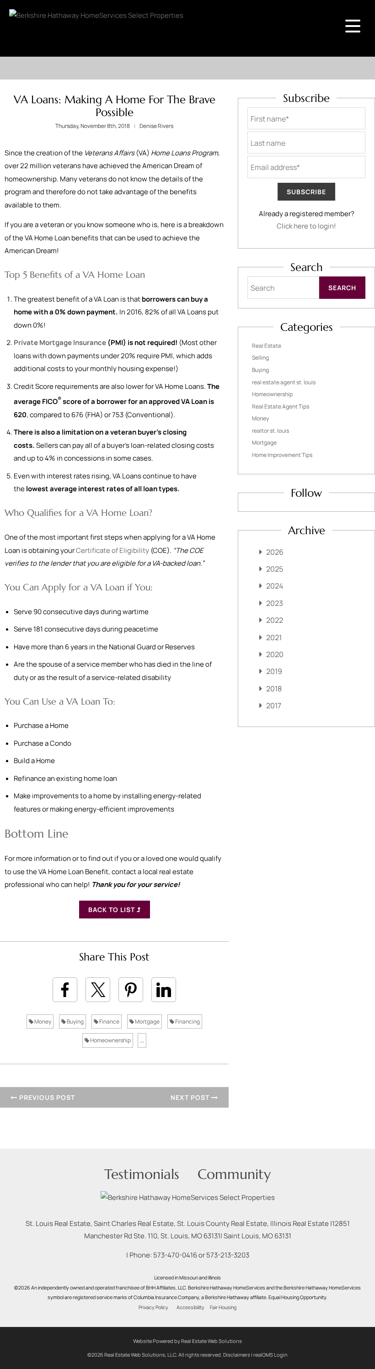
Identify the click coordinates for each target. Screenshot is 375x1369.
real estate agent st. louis (284, 382)
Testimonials (141, 1174)
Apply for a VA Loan (83, 587)
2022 (274, 620)
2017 (273, 705)
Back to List (112, 909)
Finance (108, 1021)
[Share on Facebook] (65, 989)
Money (42, 1021)
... (142, 1040)
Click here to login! (306, 226)
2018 (274, 689)
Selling (260, 357)
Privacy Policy (153, 1307)
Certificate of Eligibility (112, 550)
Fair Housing (223, 1307)
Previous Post (46, 1097)
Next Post (191, 1097)
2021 (274, 637)
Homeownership (110, 1040)
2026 (275, 552)
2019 (274, 671)
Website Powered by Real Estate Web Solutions (187, 1340)
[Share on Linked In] (163, 989)
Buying (75, 1021)
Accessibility (190, 1307)
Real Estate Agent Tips (280, 406)
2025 (274, 569)
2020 (275, 654)
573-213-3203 (227, 1255)
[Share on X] (98, 989)
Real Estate (266, 346)
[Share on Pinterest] (130, 989)
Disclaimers (236, 1354)
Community (234, 1174)
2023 (274, 603)
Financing (187, 1021)
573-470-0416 (175, 1255)
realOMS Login (270, 1354)
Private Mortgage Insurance (60, 342)
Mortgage (147, 1021)
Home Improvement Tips (282, 455)
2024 (274, 586)
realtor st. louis (270, 431)
